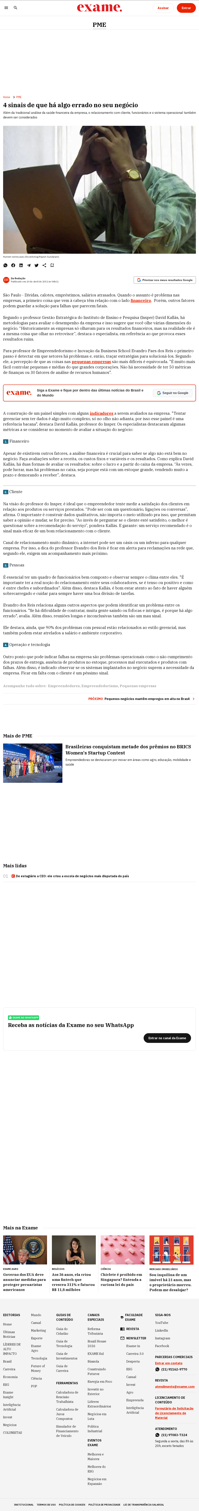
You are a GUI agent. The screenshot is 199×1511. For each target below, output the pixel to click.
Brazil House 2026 (97, 1343)
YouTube (161, 1323)
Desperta (133, 1361)
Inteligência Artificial (12, 1407)
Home (6, 97)
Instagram (162, 1338)
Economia (10, 1377)
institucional (24, 1504)
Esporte (37, 1338)
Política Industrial (95, 1428)
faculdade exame (134, 1317)
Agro (129, 1392)
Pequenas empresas (138, 686)
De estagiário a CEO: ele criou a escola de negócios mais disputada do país (72, 876)
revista (132, 1329)
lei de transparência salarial (143, 1504)
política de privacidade (104, 1504)
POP (34, 1386)
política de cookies (72, 1504)
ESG (6, 1385)
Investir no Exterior (96, 1391)
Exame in (133, 1346)
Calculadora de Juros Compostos (67, 1414)
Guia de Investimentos (66, 1356)
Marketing (38, 1330)
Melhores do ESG (97, 1469)
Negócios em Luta (97, 1416)
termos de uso (46, 1504)
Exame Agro (36, 1348)
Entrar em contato (168, 1363)
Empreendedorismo (99, 686)
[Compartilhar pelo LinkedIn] (21, 265)
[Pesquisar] (15, 8)
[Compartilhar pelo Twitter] (36, 265)
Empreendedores (64, 686)
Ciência (36, 1378)
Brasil (7, 1361)
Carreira (9, 1369)
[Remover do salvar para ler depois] (52, 265)
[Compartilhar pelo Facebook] (13, 265)
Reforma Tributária (95, 1331)
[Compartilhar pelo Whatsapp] (5, 265)
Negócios (10, 1425)
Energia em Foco (100, 1381)
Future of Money (38, 1368)
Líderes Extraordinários (99, 1404)
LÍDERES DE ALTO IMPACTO (12, 1349)
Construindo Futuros (97, 1371)
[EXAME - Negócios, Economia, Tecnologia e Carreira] (99, 8)
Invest (7, 1417)
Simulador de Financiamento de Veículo (67, 1431)
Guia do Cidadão (62, 1331)
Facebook (162, 1346)
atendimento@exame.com (175, 1387)
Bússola (93, 1361)
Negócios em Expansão (97, 1481)
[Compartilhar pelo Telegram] (28, 265)
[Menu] (6, 8)
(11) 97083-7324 (174, 1435)
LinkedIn (161, 1330)
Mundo (36, 1315)
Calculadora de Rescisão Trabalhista (67, 1397)
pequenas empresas (91, 361)
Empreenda (135, 1400)
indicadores (101, 413)
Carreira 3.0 (135, 1354)
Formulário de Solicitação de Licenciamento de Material (174, 1413)
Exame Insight (8, 1394)
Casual (36, 1323)
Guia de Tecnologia (64, 1343)
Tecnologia (39, 1358)
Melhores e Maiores (96, 1456)
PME (99, 25)
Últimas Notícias (9, 1334)
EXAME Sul (96, 1354)
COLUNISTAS (12, 1433)
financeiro (141, 300)
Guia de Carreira (62, 1368)
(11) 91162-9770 (174, 1369)
